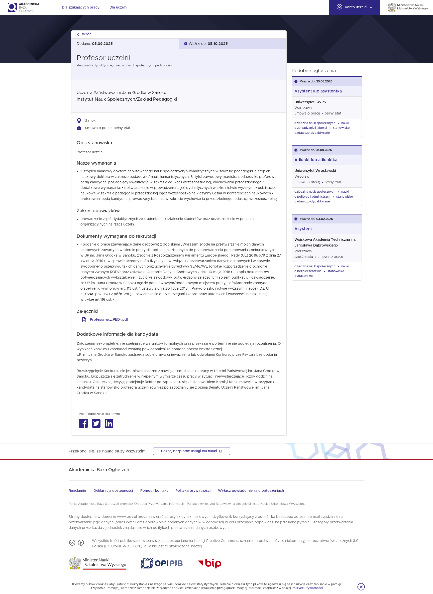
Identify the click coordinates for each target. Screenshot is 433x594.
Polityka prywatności (192, 491)
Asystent (303, 229)
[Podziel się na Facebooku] (83, 423)
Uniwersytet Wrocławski (315, 171)
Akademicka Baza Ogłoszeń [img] (23, 8)
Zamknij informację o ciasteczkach (361, 586)
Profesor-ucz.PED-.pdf (109, 319)
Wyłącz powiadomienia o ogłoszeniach (251, 491)
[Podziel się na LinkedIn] (108, 423)
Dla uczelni (118, 7)
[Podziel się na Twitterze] (96, 423)
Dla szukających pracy (80, 7)
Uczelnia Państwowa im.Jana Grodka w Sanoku (121, 93)
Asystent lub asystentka (318, 91)
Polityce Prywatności (307, 587)
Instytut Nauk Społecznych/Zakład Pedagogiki (127, 99)
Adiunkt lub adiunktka (315, 160)
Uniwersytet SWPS (310, 102)
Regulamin (77, 491)
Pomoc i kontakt (154, 491)
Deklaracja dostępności (113, 491)
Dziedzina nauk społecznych (314, 123)
